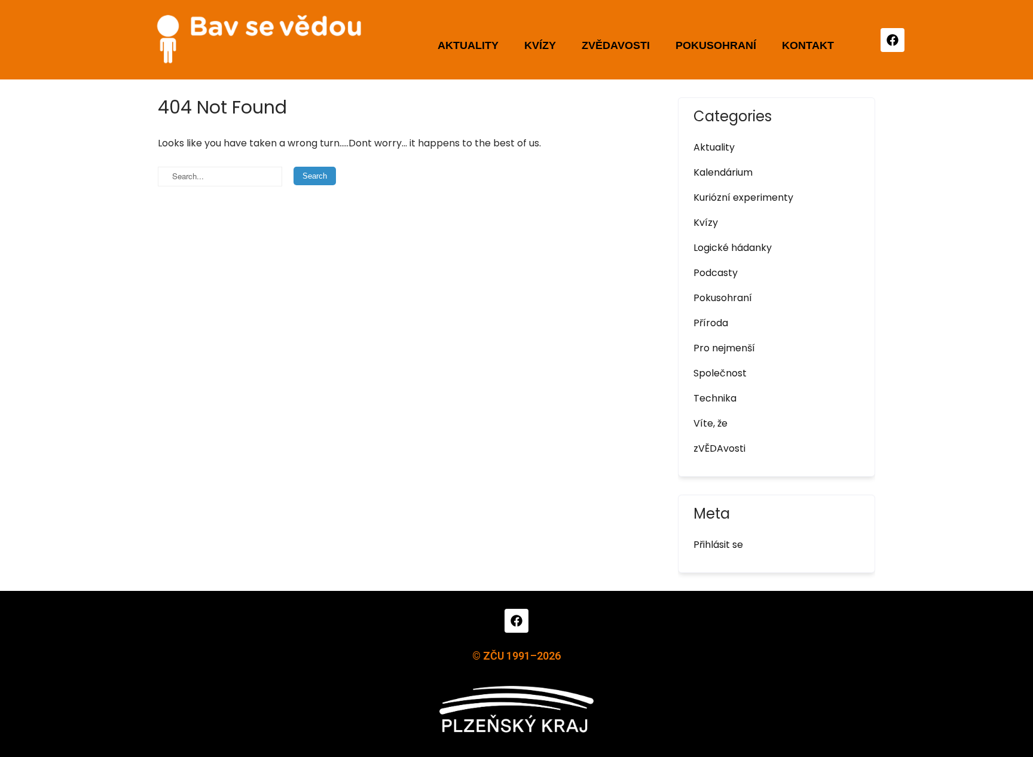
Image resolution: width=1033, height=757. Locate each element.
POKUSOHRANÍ (716, 45)
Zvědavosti (616, 45)
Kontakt (808, 45)
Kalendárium (723, 172)
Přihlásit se (718, 544)
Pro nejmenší (724, 348)
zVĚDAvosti (719, 448)
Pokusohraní (722, 298)
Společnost (720, 373)
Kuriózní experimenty (743, 197)
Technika (714, 398)
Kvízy (540, 45)
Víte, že (710, 423)
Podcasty (715, 273)
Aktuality (468, 45)
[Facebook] (892, 40)
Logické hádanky (732, 248)
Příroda (710, 323)
